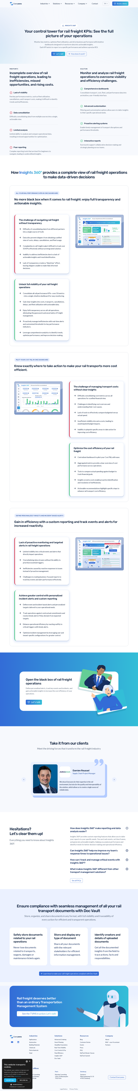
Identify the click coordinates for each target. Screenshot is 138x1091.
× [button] (29, 1061)
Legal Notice (63, 1089)
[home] (16, 4)
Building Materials (34, 1045)
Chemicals (32, 1047)
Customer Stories (85, 1042)
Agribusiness (33, 1039)
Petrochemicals (33, 1050)
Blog (81, 1039)
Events (82, 1045)
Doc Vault (57, 1058)
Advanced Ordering (60, 1039)
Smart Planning (59, 1042)
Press (81, 1047)
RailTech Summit (85, 1056)
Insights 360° (58, 1056)
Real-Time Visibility (60, 1047)
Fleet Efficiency (59, 1053)
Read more (18, 1076)
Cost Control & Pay (60, 1050)
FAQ (81, 1050)
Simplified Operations (61, 1045)
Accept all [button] (10, 1080)
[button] (45, 3)
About (107, 1039)
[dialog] (17, 1074)
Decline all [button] (24, 1080)
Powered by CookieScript (17, 1086)
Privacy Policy (74, 1089)
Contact (95, 4)
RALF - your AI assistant (112, 1042)
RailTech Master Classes (87, 1053)
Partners (107, 1045)
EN (105, 3)
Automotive (32, 1042)
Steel (30, 1053)
